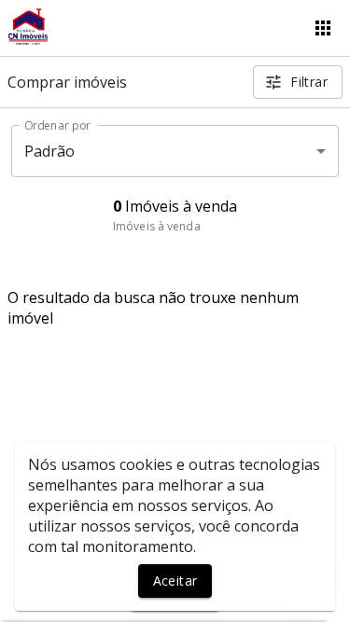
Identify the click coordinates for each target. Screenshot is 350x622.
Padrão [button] (50, 151)
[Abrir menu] (323, 28)
